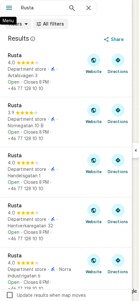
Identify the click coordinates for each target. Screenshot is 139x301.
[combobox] (42, 8)
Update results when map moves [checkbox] (46, 295)
